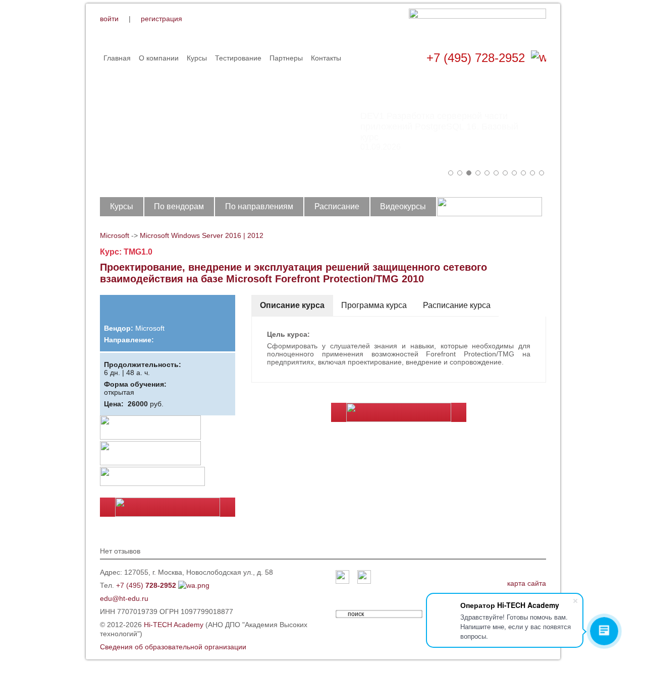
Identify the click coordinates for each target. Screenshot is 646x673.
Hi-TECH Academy (173, 625)
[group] (323, 126)
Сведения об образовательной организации (173, 647)
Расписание (336, 206)
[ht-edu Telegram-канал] (364, 577)
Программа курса (374, 305)
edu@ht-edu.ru (124, 598)
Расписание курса (457, 305)
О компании (159, 58)
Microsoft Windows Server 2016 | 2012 (201, 235)
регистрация (161, 19)
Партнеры (286, 58)
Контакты (326, 58)
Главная (117, 58)
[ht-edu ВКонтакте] (342, 577)
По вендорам (179, 206)
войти (109, 19)
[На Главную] (477, 24)
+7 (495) (146, 585)
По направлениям (259, 206)
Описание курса (292, 305)
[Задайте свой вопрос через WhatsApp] (538, 58)
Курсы (197, 58)
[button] (450, 172)
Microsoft (114, 235)
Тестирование (238, 58)
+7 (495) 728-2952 (475, 58)
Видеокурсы (403, 206)
